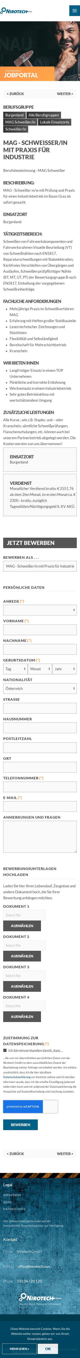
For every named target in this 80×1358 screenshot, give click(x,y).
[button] (74, 10)
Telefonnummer (23, 778)
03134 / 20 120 (29, 1281)
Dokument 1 (16, 906)
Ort (7, 758)
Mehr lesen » (19, 1349)
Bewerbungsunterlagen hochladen (30, 872)
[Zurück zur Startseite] (16, 10)
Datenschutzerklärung (17, 1077)
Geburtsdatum (21, 660)
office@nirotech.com (34, 1266)
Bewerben (20, 1125)
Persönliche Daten (24, 587)
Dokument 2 (16, 937)
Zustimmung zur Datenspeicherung (26, 1041)
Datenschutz (14, 1209)
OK (48, 1349)
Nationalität (17, 680)
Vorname (16, 621)
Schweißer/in (15, 129)
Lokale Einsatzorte (54, 122)
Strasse (11, 699)
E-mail (12, 798)
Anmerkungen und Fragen (32, 817)
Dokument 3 (16, 967)
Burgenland (14, 115)
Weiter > (65, 94)
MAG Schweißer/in (20, 122)
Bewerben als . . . (21, 557)
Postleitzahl (17, 739)
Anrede (13, 601)
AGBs (7, 1202)
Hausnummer (17, 719)
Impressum (12, 1195)
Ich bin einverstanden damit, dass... (35, 1050)
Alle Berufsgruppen (44, 115)
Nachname (17, 640)
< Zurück (15, 94)
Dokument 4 (16, 997)
